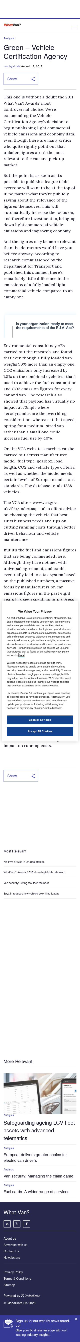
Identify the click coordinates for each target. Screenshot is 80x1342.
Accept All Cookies (40, 731)
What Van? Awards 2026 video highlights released (34, 872)
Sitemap (9, 1285)
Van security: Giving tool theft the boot (26, 883)
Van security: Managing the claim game (38, 1176)
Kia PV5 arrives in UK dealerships (24, 861)
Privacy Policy (13, 1272)
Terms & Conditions (17, 1278)
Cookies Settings (40, 719)
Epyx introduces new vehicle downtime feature (32, 893)
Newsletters (12, 1257)
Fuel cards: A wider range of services (36, 1191)
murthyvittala (12, 66)
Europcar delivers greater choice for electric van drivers (35, 1157)
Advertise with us (15, 1244)
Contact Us (11, 1251)
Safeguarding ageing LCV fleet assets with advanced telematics (39, 1130)
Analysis (9, 38)
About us (10, 1238)
